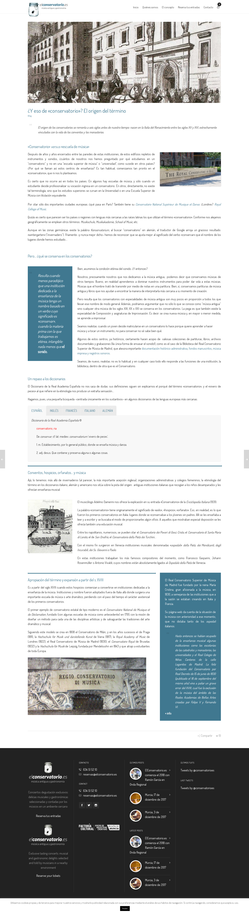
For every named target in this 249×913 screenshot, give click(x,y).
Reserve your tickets (48, 876)
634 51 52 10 (90, 769)
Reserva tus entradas (48, 816)
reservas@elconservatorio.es (100, 774)
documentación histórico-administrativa (165, 348)
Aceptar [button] (125, 908)
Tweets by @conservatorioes (197, 770)
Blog (30, 115)
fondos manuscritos (200, 348)
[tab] (37, 411)
